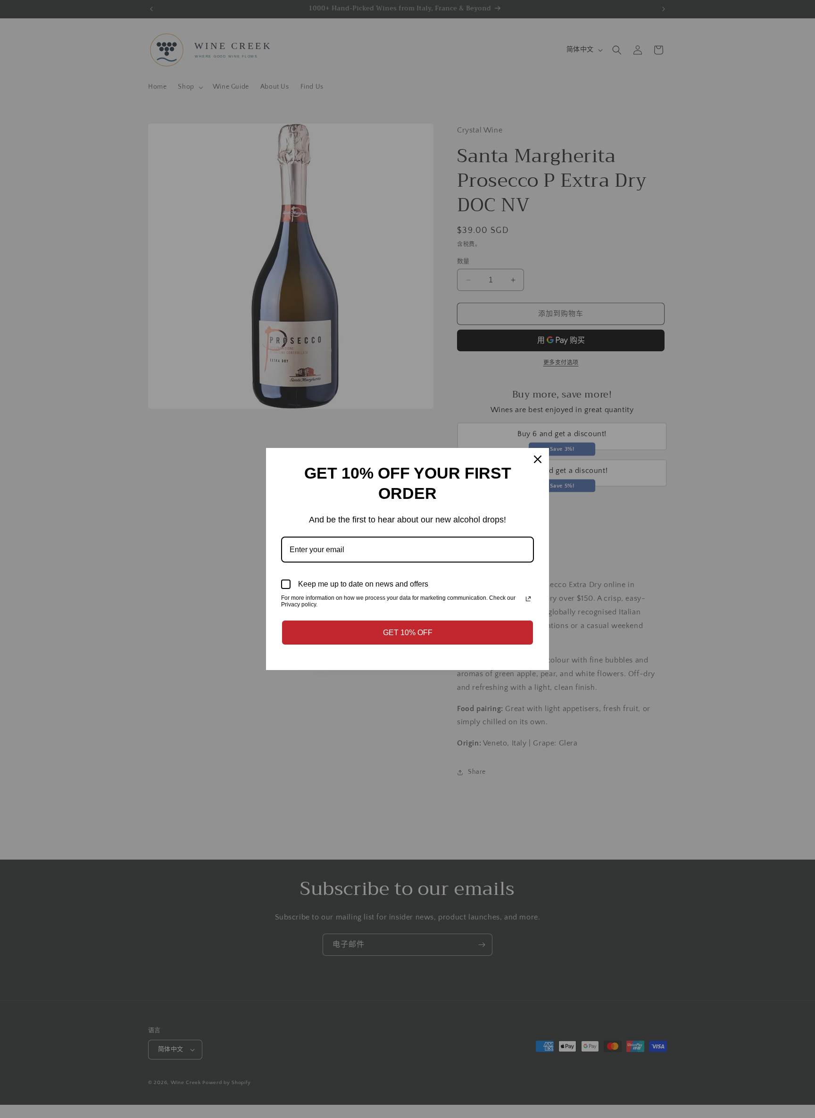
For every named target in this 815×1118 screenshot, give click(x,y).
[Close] (537, 459)
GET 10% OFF (407, 633)
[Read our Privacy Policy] (528, 599)
